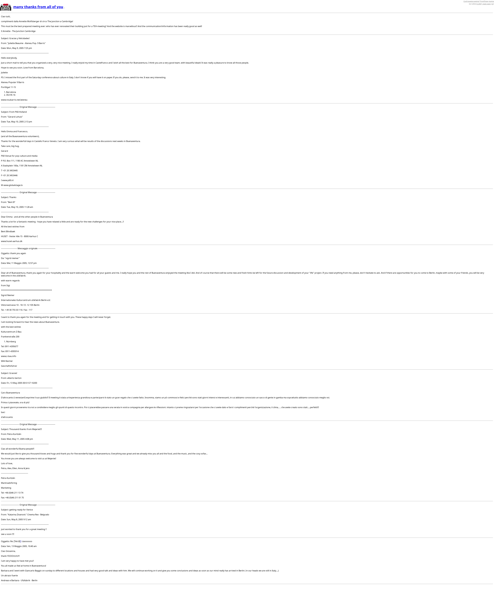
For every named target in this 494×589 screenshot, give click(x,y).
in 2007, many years (484, 4)
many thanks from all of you (38, 6)
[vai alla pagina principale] (5, 9)
